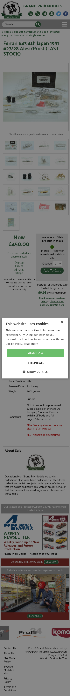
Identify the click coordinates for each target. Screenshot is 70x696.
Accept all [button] (35, 353)
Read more (31, 344)
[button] (35, 372)
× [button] (61, 322)
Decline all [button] (35, 363)
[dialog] (35, 348)
